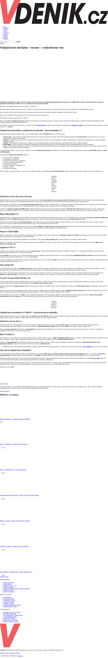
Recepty (5, 34)
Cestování (6, 32)
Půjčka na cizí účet (8, 590)
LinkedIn (6, 391)
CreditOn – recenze (8, 603)
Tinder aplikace (7, 584)
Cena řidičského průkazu (10, 617)
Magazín (5, 38)
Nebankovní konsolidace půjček (12, 605)
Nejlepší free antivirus (9, 591)
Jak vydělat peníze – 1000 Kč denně (13, 615)
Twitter (2, 391)
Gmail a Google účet (8, 602)
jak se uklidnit (87, 346)
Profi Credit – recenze (9, 618)
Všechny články (4, 576)
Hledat (18, 41)
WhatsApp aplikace (8, 582)
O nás (6, 653)
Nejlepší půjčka (7, 597)
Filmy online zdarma (8, 599)
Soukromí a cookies (14, 653)
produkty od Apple (77, 125)
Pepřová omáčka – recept (10, 606)
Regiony (5, 37)
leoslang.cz (20, 656)
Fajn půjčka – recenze (9, 600)
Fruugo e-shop (95, 358)
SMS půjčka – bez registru (10, 620)
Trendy (5, 31)
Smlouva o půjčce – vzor (10, 585)
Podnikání (6, 28)
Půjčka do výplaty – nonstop (11, 621)
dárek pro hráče (42, 125)
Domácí (5, 35)
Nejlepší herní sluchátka (9, 614)
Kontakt (2, 653)
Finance (5, 29)
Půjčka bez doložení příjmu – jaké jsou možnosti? (16, 588)
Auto (4, 26)
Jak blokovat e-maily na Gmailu (11, 612)
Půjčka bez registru (8, 587)
